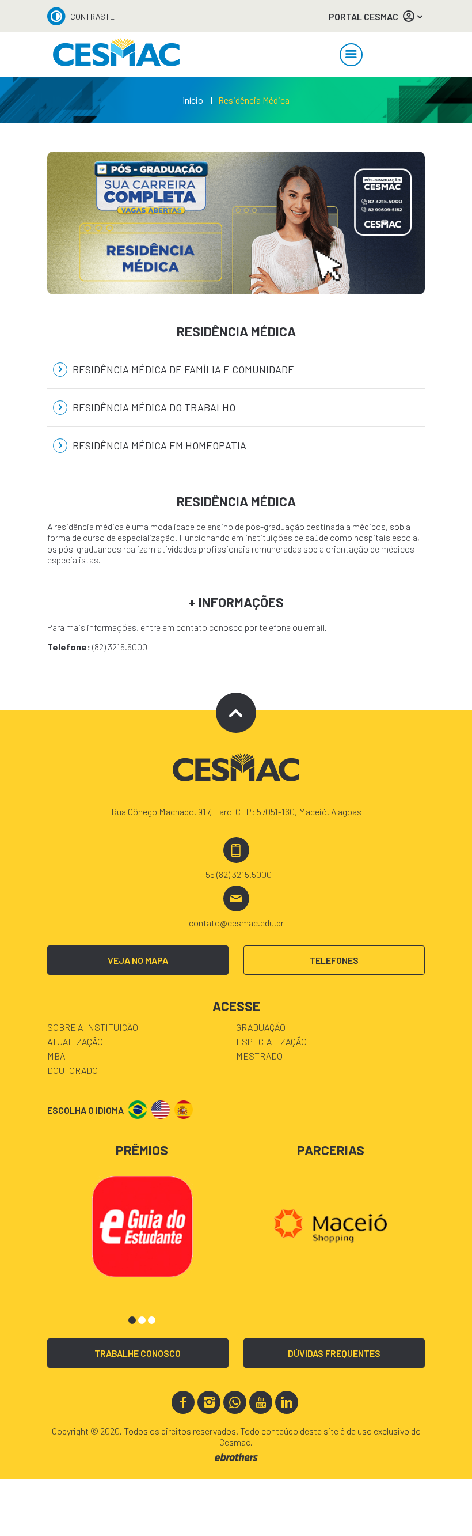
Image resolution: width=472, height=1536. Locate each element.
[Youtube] (260, 1402)
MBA (56, 1055)
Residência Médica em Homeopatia (158, 445)
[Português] (137, 1109)
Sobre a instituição (92, 1027)
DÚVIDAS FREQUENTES (334, 1353)
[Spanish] (183, 1109)
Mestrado (259, 1055)
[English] (160, 1109)
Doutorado (72, 1070)
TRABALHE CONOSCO (137, 1353)
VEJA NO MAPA (138, 960)
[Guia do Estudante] (142, 1225)
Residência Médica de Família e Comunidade (182, 369)
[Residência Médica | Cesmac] (116, 54)
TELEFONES (334, 960)
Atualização (75, 1041)
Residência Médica (254, 99)
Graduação (261, 1027)
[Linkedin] (286, 1402)
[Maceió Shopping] (330, 1225)
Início (192, 99)
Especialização (271, 1041)
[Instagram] (208, 1402)
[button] (132, 1320)
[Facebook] (183, 1402)
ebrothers (236, 1457)
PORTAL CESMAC (363, 16)
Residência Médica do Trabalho (152, 407)
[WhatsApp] (234, 1402)
